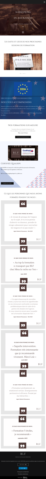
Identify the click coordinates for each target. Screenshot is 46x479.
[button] (1, 62)
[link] (23, 246)
